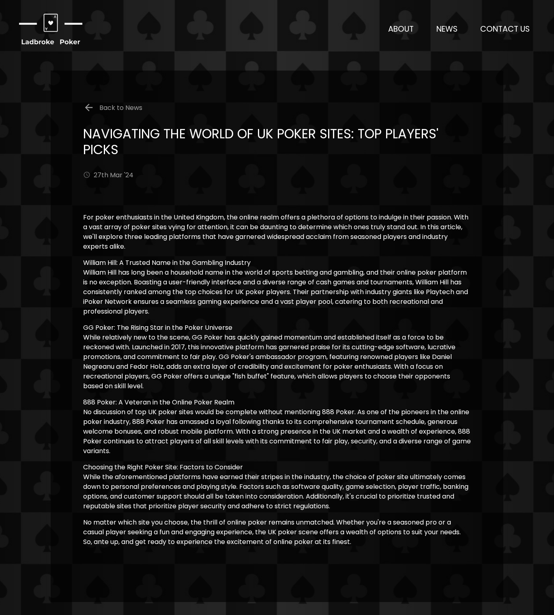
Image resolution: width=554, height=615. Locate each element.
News (446, 29)
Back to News (120, 107)
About (401, 29)
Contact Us (505, 29)
